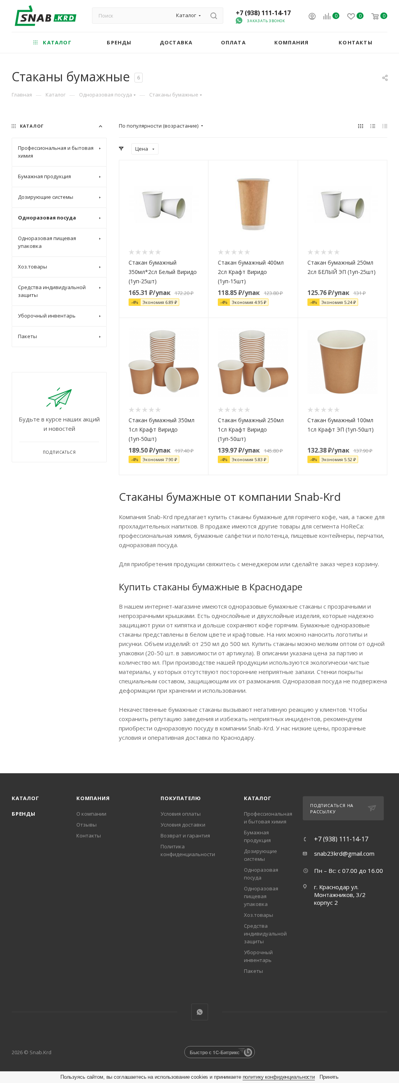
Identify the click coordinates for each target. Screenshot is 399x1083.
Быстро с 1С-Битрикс (215, 1052)
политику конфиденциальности (279, 1077)
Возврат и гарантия (185, 835)
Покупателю (181, 798)
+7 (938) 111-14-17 (263, 13)
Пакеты (253, 970)
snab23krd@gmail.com (344, 853)
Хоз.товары (258, 914)
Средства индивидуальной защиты (265, 933)
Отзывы (86, 824)
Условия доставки (183, 824)
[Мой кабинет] (312, 17)
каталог (258, 798)
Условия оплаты (181, 813)
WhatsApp (199, 1012)
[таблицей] (385, 125)
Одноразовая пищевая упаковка (261, 896)
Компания (92, 798)
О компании (91, 813)
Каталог (25, 798)
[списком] (372, 125)
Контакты (88, 835)
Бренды (23, 813)
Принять (329, 1077)
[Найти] (213, 15)
